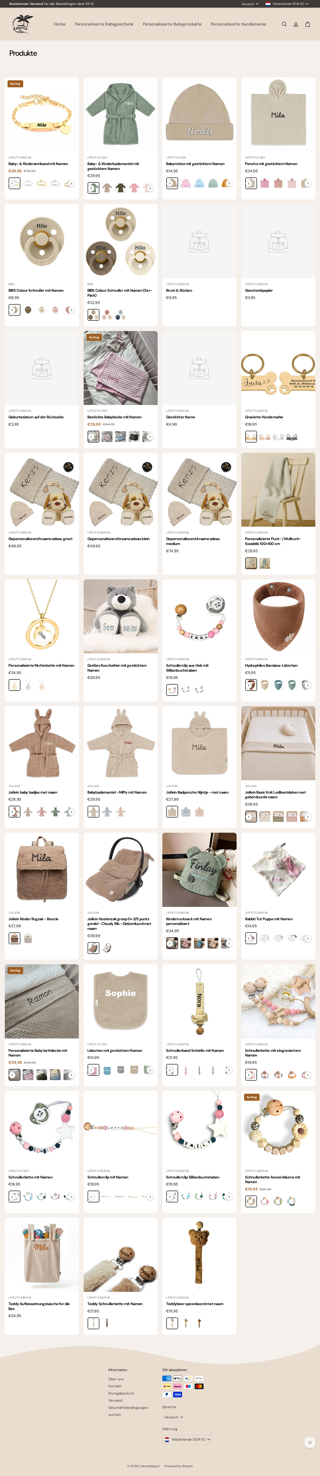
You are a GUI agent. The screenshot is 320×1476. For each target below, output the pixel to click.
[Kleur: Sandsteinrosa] (278, 183)
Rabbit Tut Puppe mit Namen (269, 919)
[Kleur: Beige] (265, 685)
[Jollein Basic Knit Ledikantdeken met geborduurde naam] (278, 743)
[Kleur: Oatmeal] (107, 948)
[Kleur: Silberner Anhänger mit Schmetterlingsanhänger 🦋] (55, 183)
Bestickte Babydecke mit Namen (114, 417)
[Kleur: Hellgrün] (42, 1196)
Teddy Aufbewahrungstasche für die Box (39, 1306)
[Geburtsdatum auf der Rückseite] (42, 368)
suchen (114, 1414)
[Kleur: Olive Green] (278, 816)
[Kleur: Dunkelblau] (121, 1196)
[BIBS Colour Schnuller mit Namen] (42, 241)
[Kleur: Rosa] (134, 188)
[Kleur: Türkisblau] (199, 943)
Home (60, 24)
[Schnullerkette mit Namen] (42, 1128)
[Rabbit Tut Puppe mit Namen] (278, 870)
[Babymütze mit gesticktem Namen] (199, 114)
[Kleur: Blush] (107, 315)
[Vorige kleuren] (12, 183)
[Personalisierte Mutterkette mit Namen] (42, 616)
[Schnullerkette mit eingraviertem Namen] (278, 1001)
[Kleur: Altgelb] (292, 1075)
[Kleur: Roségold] (265, 436)
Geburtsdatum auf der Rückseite (35, 417)
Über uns (116, 1379)
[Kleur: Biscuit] (14, 938)
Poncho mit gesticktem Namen (271, 163)
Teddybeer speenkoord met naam (194, 1303)
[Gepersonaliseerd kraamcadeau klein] (121, 490)
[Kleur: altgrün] (42, 1075)
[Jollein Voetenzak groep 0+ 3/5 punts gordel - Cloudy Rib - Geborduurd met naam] (121, 870)
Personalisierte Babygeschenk (104, 24)
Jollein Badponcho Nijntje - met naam (197, 792)
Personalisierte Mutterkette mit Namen (41, 665)
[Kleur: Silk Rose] (121, 811)
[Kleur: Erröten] (292, 183)
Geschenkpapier (259, 290)
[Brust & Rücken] (199, 241)
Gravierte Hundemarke (264, 417)
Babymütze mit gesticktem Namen (195, 163)
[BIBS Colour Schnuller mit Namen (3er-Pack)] (121, 241)
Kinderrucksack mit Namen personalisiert (189, 921)
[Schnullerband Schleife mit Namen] (199, 1001)
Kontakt (115, 1386)
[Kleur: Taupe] (186, 1323)
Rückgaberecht (121, 1393)
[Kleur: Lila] (55, 1196)
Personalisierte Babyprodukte (172, 24)
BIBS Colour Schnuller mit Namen (35, 290)
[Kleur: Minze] (213, 183)
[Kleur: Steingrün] (292, 938)
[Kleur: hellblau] (55, 1075)
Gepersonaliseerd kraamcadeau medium (193, 541)
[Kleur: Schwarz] (292, 436)
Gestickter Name (180, 417)
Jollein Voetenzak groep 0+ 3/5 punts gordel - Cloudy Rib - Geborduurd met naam (119, 924)
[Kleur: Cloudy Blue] (107, 811)
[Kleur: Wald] (121, 188)
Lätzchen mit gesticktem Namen (114, 1050)
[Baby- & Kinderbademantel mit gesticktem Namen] (121, 114)
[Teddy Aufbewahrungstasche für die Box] (42, 1255)
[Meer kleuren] (71, 183)
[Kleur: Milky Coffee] (93, 948)
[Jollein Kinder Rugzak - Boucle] (42, 870)
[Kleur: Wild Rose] (42, 811)
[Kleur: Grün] (278, 1201)
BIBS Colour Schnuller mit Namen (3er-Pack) (119, 293)
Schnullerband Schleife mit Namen (195, 1050)
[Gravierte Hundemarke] (278, 368)
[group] (41, 184)
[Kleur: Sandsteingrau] (251, 563)
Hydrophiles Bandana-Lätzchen (271, 665)
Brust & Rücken (179, 290)
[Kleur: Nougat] (28, 811)
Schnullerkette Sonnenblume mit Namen (272, 1180)
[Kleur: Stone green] (292, 685)
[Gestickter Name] (199, 368)
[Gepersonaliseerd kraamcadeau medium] (199, 490)
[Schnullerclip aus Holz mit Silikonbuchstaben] (199, 616)
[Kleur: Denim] (278, 685)
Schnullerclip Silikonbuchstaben (192, 1177)
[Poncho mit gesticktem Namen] (278, 114)
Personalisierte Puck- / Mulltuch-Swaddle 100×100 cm (273, 541)
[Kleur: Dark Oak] (28, 310)
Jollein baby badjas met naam (32, 792)
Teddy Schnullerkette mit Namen (115, 1303)
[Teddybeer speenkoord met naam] (199, 1255)
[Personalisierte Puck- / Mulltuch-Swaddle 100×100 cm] (278, 490)
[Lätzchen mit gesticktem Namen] (121, 1001)
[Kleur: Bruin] (199, 1323)
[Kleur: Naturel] (28, 938)
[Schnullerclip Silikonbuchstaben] (199, 1128)
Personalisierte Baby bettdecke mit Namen (37, 1053)
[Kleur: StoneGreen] (265, 563)
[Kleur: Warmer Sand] (93, 811)
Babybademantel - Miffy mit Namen (117, 792)
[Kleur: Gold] (251, 436)
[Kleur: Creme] (107, 188)
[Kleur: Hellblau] (121, 436)
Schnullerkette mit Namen (30, 1177)
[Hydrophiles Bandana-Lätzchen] (278, 616)
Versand (115, 1400)
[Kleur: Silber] (278, 436)
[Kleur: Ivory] (42, 310)
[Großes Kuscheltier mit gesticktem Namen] (121, 616)
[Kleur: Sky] (121, 315)
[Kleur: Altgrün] (134, 436)
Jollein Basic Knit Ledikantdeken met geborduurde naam (275, 795)
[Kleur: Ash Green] (55, 811)
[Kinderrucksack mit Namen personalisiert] (199, 870)
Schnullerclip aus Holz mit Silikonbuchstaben (187, 668)
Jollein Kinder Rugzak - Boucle (33, 919)
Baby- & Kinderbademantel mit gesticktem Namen (113, 166)
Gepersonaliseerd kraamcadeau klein (118, 538)
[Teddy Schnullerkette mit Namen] (121, 1255)
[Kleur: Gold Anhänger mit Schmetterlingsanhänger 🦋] (42, 183)
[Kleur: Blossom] (55, 310)
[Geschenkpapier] (278, 241)
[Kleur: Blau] (199, 183)
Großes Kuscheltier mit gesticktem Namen (117, 668)
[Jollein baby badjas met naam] (42, 743)
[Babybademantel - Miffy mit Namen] (121, 743)
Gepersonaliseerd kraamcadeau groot (40, 538)
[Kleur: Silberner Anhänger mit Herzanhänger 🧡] (28, 183)
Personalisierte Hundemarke (238, 24)
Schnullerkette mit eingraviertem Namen (273, 1053)
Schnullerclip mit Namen (107, 1177)
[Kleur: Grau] (199, 690)
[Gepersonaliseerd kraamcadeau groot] (42, 490)
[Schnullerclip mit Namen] (121, 1128)
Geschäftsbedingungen (128, 1407)
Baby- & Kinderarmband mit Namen (38, 163)
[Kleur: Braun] (107, 1323)
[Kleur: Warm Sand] (172, 811)
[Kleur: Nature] (93, 315)
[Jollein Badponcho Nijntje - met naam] (199, 743)
